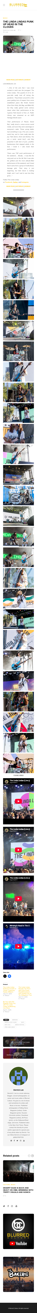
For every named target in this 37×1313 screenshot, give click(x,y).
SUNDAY (28, 80)
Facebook (8, 182)
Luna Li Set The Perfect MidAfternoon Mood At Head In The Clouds (16, 1055)
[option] (18, 1178)
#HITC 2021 (7, 1024)
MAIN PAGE (10, 80)
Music (5, 18)
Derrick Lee (6, 30)
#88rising (15, 1019)
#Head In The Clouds (11, 1022)
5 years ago (13, 30)
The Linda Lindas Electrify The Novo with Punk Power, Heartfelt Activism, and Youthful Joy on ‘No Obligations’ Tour (25, 991)
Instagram (24, 182)
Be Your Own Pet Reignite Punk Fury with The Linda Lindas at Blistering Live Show (9, 1005)
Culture (6, 1184)
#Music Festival (19, 1024)
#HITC (22, 1022)
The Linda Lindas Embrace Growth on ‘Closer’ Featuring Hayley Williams (9, 989)
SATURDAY (19, 80)
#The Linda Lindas (10, 1027)
